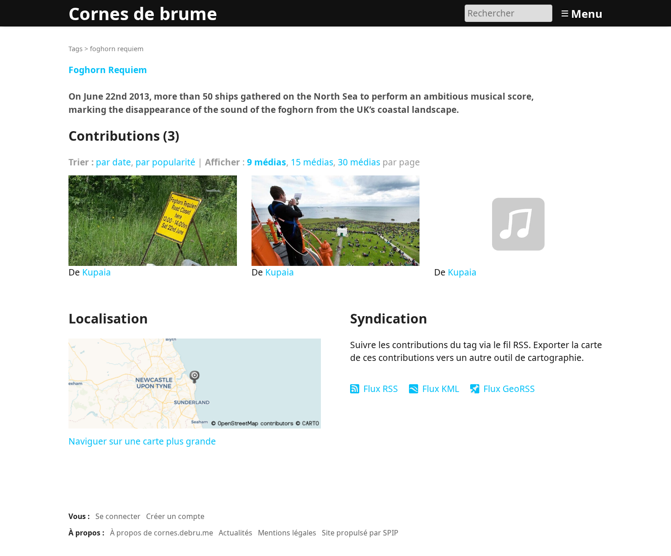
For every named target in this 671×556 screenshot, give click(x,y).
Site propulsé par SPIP (360, 533)
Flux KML (440, 388)
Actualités (235, 533)
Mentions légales (287, 533)
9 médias (266, 162)
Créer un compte (175, 516)
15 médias (312, 162)
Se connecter (118, 516)
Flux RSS (380, 388)
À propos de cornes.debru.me (161, 533)
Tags (75, 48)
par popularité (165, 162)
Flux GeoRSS (509, 388)
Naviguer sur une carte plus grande (142, 441)
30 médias (359, 162)
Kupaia (96, 272)
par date (113, 162)
